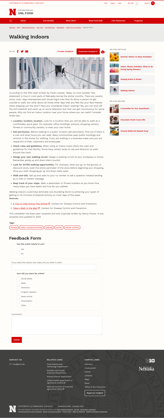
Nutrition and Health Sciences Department (56, 371)
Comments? (17, 314)
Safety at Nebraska (79, 411)
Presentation (26, 301)
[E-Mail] (26, 51)
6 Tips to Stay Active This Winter (30, 203)
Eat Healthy (48, 21)
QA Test (76, 409)
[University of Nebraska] (147, 369)
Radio (23, 283)
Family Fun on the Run (73, 27)
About (23, 21)
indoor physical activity (31, 227)
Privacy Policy (67, 411)
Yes (22, 249)
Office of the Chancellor (95, 387)
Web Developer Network (65, 409)
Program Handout (28, 292)
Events (88, 372)
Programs (138, 21)
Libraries (88, 376)
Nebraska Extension (25, 10)
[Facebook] (17, 51)
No (22, 254)
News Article (26, 296)
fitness (14, 227)
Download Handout (87, 51)
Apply (112, 3)
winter (59, 227)
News (87, 383)
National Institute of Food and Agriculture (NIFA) (60, 388)
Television (25, 288)
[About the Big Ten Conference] (150, 361)
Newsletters (60, 27)
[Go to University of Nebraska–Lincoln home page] (12, 12)
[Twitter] (22, 51)
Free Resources (118, 21)
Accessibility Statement (88, 409)
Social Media (26, 279)
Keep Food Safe (96, 21)
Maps (87, 379)
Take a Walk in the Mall (25, 208)
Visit (105, 3)
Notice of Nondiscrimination (52, 411)
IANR (18, 27)
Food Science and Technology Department (57, 365)
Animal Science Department (59, 377)
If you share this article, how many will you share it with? (37, 263)
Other (23, 305)
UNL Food (25, 13)
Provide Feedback (65, 51)
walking (49, 227)
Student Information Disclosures (96, 411)
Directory (89, 364)
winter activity (72, 227)
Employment (90, 368)
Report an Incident (95, 393)
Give (119, 3)
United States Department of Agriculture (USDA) (59, 381)
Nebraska (12, 27)
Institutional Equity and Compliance (30, 411)
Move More (71, 21)
